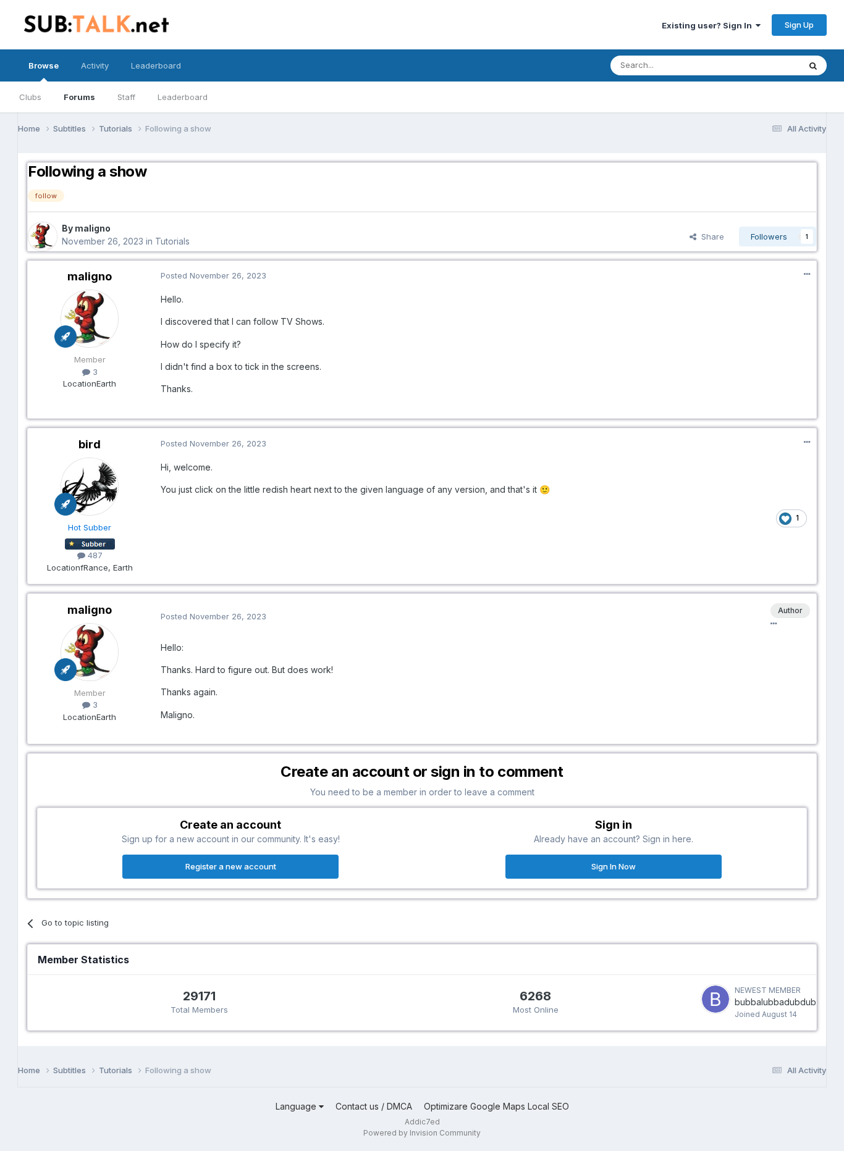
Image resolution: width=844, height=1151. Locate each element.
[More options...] (807, 274)
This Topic (763, 65)
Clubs (30, 97)
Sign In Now (613, 866)
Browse (43, 65)
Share (710, 236)
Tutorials (172, 241)
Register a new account (230, 866)
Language (297, 1106)
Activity (95, 65)
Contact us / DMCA (373, 1106)
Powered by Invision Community (422, 1132)
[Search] (813, 65)
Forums (79, 97)
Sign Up (799, 25)
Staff (126, 97)
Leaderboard (183, 97)
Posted (213, 275)
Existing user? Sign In (709, 25)
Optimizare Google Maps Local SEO (496, 1106)
